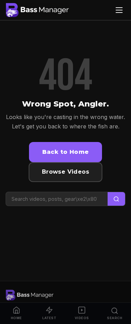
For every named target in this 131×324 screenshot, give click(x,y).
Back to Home (65, 152)
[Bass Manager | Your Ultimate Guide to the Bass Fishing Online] (37, 10)
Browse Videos (65, 171)
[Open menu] (119, 10)
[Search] (116, 199)
